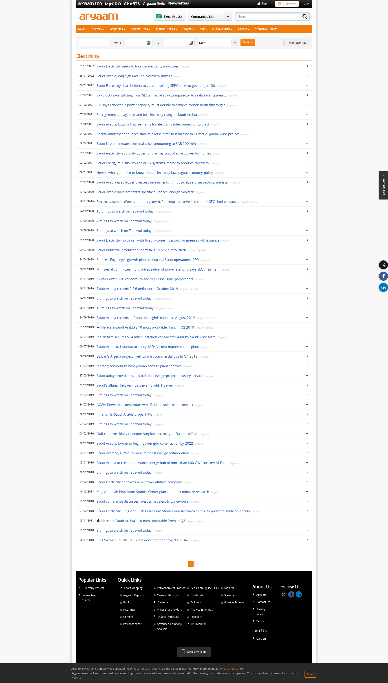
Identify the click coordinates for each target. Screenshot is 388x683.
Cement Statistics (168, 595)
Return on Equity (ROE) (205, 588)
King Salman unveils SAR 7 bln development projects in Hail (143, 540)
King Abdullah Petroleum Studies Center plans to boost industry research (153, 491)
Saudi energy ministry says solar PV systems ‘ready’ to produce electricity (153, 163)
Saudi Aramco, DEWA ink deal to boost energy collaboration (143, 453)
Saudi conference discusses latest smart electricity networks (143, 501)
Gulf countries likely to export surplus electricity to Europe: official (148, 433)
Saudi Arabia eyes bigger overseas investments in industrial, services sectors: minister (163, 182)
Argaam (261, 595)
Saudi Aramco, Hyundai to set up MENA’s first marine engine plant (148, 346)
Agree (310, 674)
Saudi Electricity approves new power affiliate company (139, 482)
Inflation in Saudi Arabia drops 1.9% (124, 414)
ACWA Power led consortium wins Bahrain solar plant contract (145, 404)
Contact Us (263, 602)
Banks (127, 602)
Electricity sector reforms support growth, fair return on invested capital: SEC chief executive (167, 201)
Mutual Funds (221, 29)
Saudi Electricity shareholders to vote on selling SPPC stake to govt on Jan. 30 (156, 85)
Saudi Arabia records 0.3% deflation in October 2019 (137, 288)
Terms (260, 621)
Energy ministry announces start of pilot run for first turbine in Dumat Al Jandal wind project (168, 134)
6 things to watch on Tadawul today (124, 298)
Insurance (129, 609)
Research (196, 617)
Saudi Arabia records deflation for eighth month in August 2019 (146, 317)
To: (158, 43)
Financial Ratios (165, 29)
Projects (242, 29)
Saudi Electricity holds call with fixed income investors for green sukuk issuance (158, 240)
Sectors (97, 29)
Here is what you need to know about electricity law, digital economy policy (155, 172)
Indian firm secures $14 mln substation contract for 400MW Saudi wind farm (156, 337)
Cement (128, 617)
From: (117, 43)
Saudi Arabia (173, 16)
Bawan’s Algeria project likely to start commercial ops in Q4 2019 (147, 356)
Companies (115, 29)
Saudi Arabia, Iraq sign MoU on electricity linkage (134, 76)
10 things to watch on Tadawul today (125, 211)
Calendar (163, 602)
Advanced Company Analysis (169, 626)
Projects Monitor (234, 602)
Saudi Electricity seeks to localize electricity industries (138, 66)
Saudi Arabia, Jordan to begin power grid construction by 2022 (145, 443)
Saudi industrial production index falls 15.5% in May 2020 (141, 250)
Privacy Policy (260, 611)
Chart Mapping (133, 588)
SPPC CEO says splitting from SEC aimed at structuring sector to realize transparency (161, 95)
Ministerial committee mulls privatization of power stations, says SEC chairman (157, 269)
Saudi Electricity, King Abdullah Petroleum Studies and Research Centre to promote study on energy (173, 511)
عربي (307, 3)
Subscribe (289, 4)
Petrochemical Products (172, 588)
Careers (261, 638)
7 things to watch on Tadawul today (124, 221)
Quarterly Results (93, 588)
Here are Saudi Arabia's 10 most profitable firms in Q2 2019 (147, 327)
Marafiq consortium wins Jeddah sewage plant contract (139, 366)
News (82, 29)
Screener (230, 595)
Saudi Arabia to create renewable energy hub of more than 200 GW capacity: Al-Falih (162, 462)
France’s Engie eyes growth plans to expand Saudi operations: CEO (148, 259)
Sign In (265, 3)
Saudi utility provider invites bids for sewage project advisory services (150, 375)
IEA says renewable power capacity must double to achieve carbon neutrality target (161, 105)
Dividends (197, 595)
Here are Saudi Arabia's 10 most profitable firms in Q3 (143, 520)
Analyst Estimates (202, 609)
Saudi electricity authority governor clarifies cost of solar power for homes (154, 153)
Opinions (196, 602)
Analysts (187, 29)
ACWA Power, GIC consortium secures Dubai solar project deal (145, 279)
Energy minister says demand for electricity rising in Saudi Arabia (147, 114)
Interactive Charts (266, 29)
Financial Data (139, 29)
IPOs (202, 29)
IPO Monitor (198, 624)
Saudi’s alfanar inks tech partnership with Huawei (135, 385)
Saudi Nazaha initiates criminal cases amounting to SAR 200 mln (146, 143)
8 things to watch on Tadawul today (124, 530)
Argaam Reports (133, 595)
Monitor (229, 588)
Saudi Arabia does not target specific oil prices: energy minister (145, 192)
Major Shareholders (169, 609)
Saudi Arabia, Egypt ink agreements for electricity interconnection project (153, 124)
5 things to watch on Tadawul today (124, 230)
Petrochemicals (133, 624)
